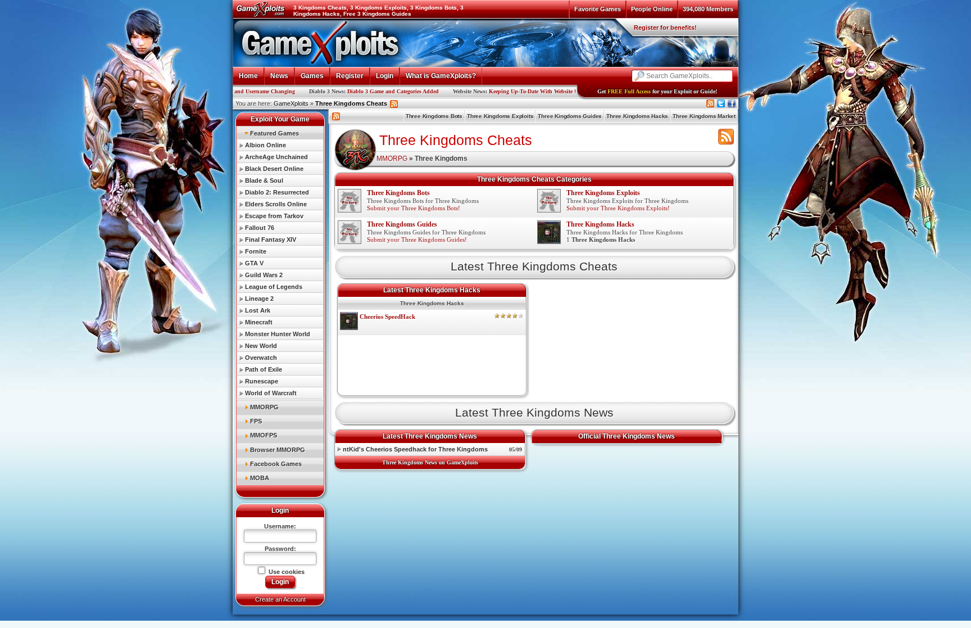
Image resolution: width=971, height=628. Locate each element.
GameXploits (291, 103)
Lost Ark (257, 310)
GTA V (254, 263)
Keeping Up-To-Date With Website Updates (504, 91)
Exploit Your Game (280, 119)
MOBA (259, 478)
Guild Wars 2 (264, 275)
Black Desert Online (274, 168)
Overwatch (261, 357)
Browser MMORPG (277, 449)
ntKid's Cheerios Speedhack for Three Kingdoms (415, 449)
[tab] (280, 133)
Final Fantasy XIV (270, 239)
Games (312, 76)
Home (248, 76)
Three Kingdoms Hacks (637, 116)
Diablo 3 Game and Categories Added (356, 91)
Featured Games (274, 133)
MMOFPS (263, 435)
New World (261, 345)
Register (350, 76)
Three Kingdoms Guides (570, 116)
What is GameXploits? (441, 76)
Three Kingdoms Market (704, 116)
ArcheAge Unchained (276, 156)
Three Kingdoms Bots (434, 116)
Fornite (255, 251)
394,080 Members (708, 9)
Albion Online (265, 145)
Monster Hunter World (277, 334)
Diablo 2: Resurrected (277, 192)
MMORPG (264, 407)
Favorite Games (597, 9)
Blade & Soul (264, 180)
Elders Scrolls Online (276, 204)
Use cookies (286, 571)
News (279, 76)
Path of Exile (263, 369)
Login (384, 76)
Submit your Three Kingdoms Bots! (413, 208)
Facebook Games (276, 463)
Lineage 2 (259, 298)
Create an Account (280, 599)
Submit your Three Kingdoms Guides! (417, 239)
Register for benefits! (665, 27)
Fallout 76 (259, 227)
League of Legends (273, 286)
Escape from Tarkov (274, 216)
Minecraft (259, 322)
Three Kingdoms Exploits (500, 116)
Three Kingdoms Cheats (351, 103)
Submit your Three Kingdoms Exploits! (618, 208)
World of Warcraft (271, 393)
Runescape (261, 381)
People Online (652, 9)
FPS (256, 421)
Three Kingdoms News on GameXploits (430, 462)
